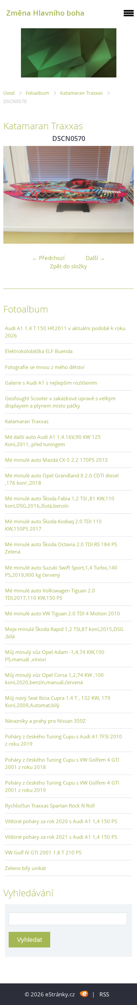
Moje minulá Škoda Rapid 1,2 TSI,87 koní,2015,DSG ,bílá (64, 633)
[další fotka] (122, 195)
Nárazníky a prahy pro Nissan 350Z (45, 720)
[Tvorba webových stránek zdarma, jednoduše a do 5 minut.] (83, 993)
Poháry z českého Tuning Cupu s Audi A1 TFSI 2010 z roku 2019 (63, 740)
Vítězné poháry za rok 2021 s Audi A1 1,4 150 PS (61, 836)
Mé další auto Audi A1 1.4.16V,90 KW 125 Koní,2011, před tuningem (53, 440)
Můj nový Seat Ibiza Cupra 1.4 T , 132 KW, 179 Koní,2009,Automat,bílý (57, 701)
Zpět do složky (68, 266)
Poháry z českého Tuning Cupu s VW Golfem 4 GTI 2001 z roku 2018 (62, 763)
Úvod (9, 93)
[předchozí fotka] (14, 195)
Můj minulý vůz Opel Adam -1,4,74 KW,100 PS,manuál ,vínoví (54, 656)
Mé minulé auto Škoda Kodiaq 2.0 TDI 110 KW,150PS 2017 (53, 525)
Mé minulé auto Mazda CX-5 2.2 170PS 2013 (56, 459)
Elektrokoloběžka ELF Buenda (38, 351)
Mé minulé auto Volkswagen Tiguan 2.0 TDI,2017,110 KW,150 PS (50, 594)
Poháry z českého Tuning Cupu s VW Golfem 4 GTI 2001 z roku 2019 (62, 786)
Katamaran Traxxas (82, 93)
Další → (95, 258)
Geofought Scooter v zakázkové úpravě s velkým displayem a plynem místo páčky (60, 402)
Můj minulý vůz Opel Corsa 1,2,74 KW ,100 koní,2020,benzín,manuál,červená (54, 679)
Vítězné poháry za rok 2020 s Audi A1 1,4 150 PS (61, 821)
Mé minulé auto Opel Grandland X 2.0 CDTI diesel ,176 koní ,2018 (62, 479)
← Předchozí (48, 258)
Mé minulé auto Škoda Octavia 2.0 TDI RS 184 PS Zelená (61, 548)
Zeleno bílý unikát (25, 868)
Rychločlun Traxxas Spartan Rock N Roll (50, 805)
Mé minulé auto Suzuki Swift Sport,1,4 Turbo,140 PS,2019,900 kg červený (61, 571)
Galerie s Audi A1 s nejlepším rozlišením (51, 382)
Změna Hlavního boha (45, 13)
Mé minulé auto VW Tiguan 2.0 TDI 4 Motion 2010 (62, 613)
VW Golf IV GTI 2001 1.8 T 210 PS (43, 852)
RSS (104, 994)
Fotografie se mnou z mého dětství (44, 367)
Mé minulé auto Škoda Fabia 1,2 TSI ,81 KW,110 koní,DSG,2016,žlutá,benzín (59, 502)
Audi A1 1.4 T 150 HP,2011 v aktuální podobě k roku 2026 (65, 332)
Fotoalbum (37, 93)
